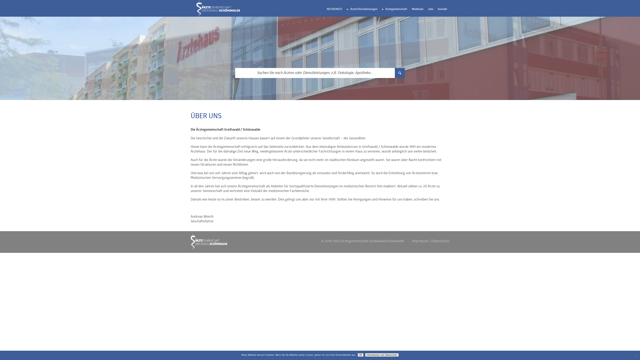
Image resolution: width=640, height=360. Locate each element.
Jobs (430, 9)
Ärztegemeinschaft (396, 9)
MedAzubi (417, 9)
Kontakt (442, 9)
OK (360, 355)
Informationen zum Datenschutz (381, 355)
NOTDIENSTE (334, 9)
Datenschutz (440, 241)
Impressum (420, 241)
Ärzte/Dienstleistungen (364, 9)
